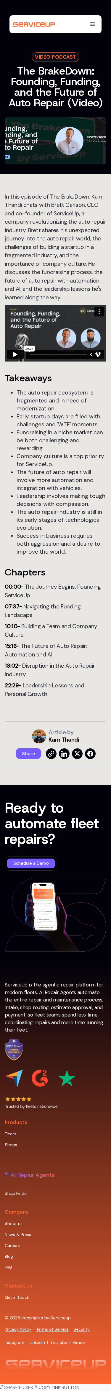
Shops (11, 1144)
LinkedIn (37, 1342)
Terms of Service (52, 1329)
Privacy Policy (18, 1329)
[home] (36, 24)
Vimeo (79, 1342)
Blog (9, 1256)
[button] (92, 24)
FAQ (8, 1267)
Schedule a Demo (31, 863)
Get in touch (17, 1297)
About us (13, 1223)
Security (81, 1329)
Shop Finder (16, 1193)
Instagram (14, 1342)
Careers (12, 1245)
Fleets (10, 1133)
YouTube (58, 1342)
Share (28, 753)
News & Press (18, 1234)
